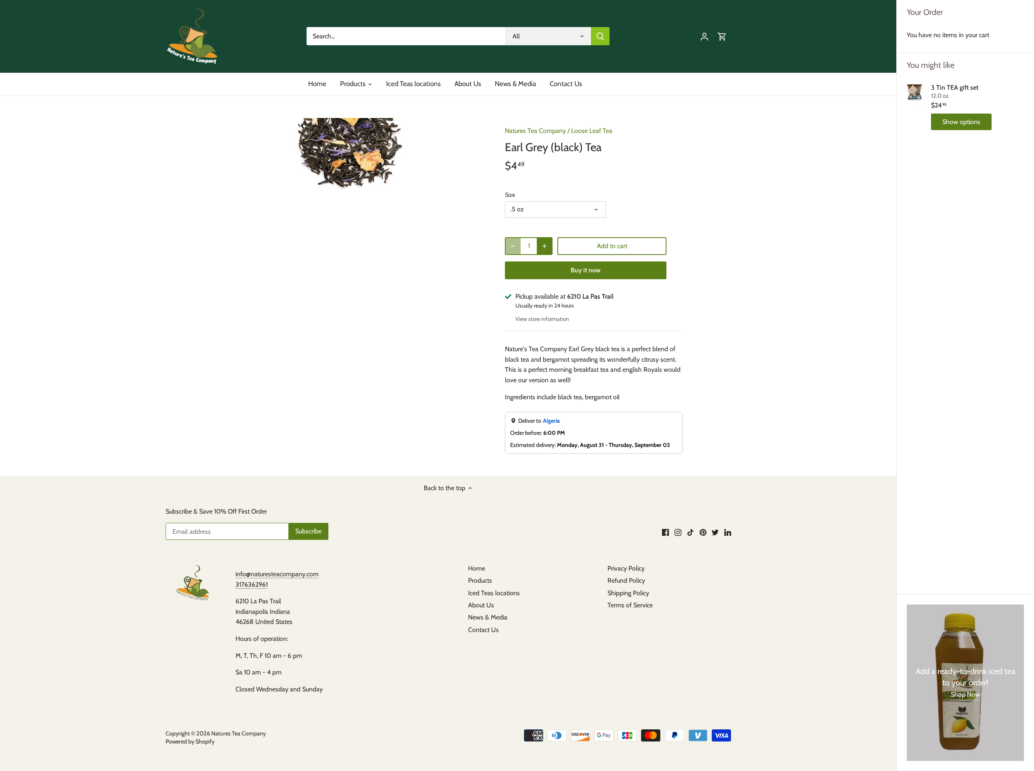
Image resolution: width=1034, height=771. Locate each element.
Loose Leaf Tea (591, 131)
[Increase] (544, 246)
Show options (961, 122)
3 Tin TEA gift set (954, 87)
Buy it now (586, 270)
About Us (481, 605)
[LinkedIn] (727, 532)
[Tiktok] (690, 532)
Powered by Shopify (190, 741)
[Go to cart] (722, 36)
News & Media (487, 617)
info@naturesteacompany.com (277, 574)
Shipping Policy (628, 593)
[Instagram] (678, 532)
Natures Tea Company (535, 131)
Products (480, 580)
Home (476, 568)
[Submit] (600, 36)
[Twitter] (715, 532)
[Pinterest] (703, 532)
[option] (349, 155)
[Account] (704, 36)
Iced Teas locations (494, 593)
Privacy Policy (626, 568)
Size (510, 195)
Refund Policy (626, 580)
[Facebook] (665, 532)
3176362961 (251, 584)
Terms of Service (630, 605)
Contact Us (483, 630)
